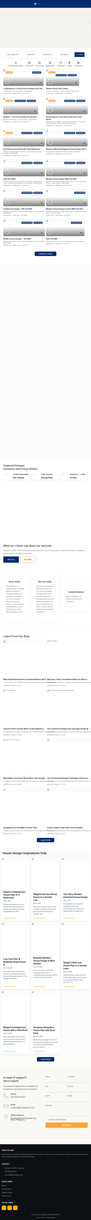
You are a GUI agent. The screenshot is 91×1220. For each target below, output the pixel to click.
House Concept (65, 91)
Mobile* (69, 1096)
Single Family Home (66, 181)
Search (80, 54)
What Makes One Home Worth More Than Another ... (25, 778)
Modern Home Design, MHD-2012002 (61, 179)
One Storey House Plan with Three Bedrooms (21, 149)
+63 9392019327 (10, 1171)
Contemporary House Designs (13, 91)
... (20, 911)
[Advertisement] (45, 27)
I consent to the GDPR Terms (57, 1120)
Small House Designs (15, 183)
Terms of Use (6, 1196)
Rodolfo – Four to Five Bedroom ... (73, 478)
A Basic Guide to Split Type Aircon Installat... (65, 828)
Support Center (7, 1192)
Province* (70, 1086)
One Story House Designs (28, 151)
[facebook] (4, 1208)
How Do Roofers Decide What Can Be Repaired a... (24, 729)
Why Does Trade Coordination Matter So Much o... (68, 679)
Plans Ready (27, 91)
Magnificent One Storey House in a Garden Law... (45, 897)
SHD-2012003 (51, 239)
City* (47, 1086)
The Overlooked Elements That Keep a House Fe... (68, 778)
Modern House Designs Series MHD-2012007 (64, 209)
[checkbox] (46, 1120)
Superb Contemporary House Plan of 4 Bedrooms (14, 895)
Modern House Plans (52, 91)
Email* (48, 1096)
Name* (48, 1077)
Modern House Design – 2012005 (17, 239)
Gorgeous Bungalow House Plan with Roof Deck (44, 1030)
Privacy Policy (6, 1189)
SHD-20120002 (9, 179)
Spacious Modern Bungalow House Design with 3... (67, 149)
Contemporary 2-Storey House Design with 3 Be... (23, 89)
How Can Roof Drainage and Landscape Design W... (68, 729)
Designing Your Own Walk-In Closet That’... (21, 828)
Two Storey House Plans (70, 122)
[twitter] (9, 1208)
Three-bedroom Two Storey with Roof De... (16, 478)
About (4, 1186)
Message (48, 1105)
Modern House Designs (53, 122)
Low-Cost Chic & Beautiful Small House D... (14, 962)
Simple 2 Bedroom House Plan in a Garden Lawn (75, 965)
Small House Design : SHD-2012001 (17, 209)
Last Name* (71, 1077)
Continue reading (9, 918)
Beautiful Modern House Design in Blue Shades (44, 961)
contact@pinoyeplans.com (14, 1175)
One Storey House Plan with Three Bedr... (43, 478)
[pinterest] (15, 1208)
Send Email (66, 1125)
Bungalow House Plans (53, 151)
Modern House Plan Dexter (57, 89)
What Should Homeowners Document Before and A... (25, 679)
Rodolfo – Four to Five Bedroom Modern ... (20, 117)
